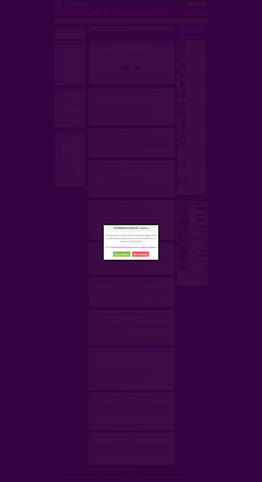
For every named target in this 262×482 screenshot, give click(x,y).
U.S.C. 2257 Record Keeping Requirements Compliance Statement (131, 247)
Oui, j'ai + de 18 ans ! (121, 254)
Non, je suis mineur (140, 254)
